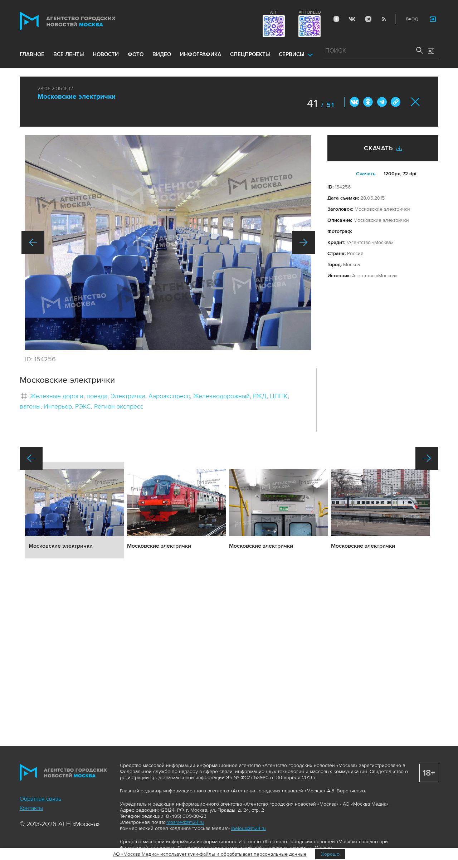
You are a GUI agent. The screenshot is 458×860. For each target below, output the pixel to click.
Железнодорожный (221, 396)
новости (106, 54)
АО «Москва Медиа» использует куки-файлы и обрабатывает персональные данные (210, 854)
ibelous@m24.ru (248, 828)
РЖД (260, 396)
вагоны (30, 406)
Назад (32, 242)
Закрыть (415, 102)
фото (135, 54)
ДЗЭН (336, 19)
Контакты (31, 808)
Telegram (367, 19)
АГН (274, 12)
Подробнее (74, 510)
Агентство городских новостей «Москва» (81, 20)
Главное (32, 54)
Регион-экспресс (118, 406)
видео (161, 54)
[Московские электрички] (168, 242)
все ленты (68, 54)
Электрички (128, 396)
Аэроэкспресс (169, 396)
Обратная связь (40, 798)
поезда (97, 396)
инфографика (200, 54)
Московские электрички (77, 97)
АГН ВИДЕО (310, 12)
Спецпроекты (250, 54)
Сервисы (291, 54)
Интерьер (58, 406)
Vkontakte (352, 19)
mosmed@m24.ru (185, 822)
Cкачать (366, 174)
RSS (383, 19)
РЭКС (83, 406)
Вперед (303, 242)
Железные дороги (56, 396)
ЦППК (279, 396)
